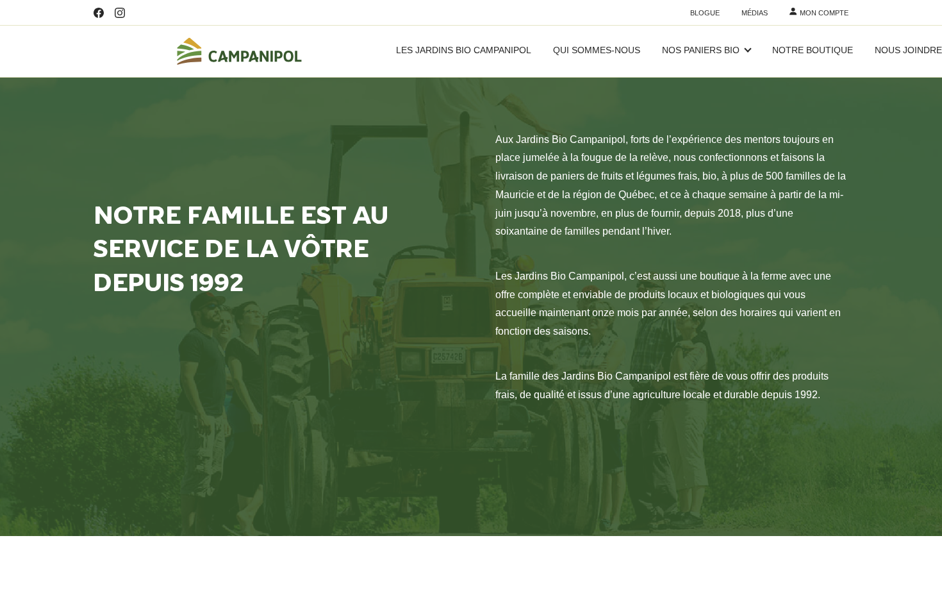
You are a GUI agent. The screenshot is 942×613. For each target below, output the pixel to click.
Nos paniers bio (701, 51)
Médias (754, 13)
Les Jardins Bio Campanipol (463, 51)
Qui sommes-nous (596, 51)
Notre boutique (812, 51)
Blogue (705, 13)
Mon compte (824, 13)
